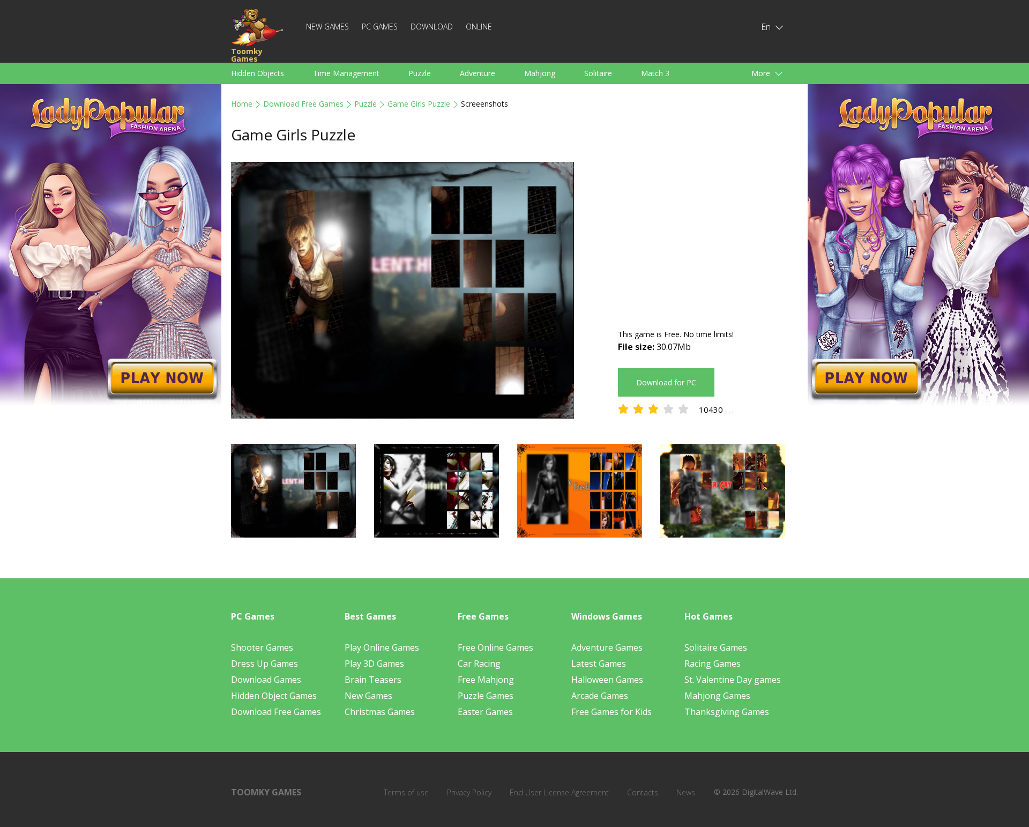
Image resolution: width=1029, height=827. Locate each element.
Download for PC (666, 382)
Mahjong (539, 73)
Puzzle (419, 73)
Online (479, 26)
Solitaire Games (715, 647)
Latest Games (598, 663)
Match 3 (655, 73)
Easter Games (485, 712)
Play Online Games (382, 647)
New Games (327, 26)
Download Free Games (303, 104)
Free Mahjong (486, 680)
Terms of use (406, 792)
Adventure (477, 73)
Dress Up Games (264, 663)
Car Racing (479, 663)
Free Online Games (495, 647)
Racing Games (712, 663)
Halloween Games (607, 680)
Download (432, 26)
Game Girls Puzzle (418, 104)
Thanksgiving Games (726, 712)
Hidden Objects (257, 73)
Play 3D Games (374, 663)
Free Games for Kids (611, 712)
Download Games (266, 680)
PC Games (380, 26)
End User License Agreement (559, 792)
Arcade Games (599, 696)
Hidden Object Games (274, 696)
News (685, 792)
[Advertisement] (708, 237)
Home (241, 104)
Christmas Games (380, 712)
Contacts (642, 792)
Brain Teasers (373, 680)
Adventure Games (607, 647)
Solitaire (598, 73)
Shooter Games (262, 647)
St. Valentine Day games (732, 680)
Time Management (346, 73)
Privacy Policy (469, 792)
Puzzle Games (485, 696)
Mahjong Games (717, 696)
